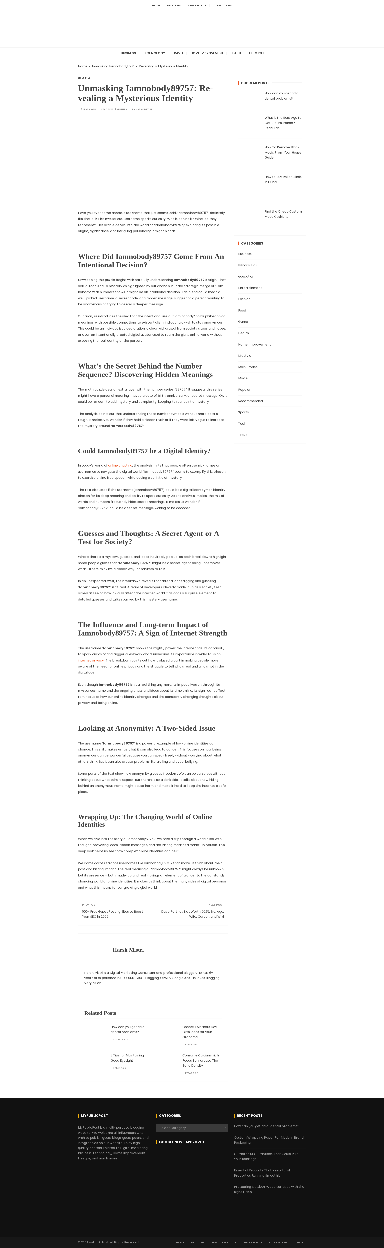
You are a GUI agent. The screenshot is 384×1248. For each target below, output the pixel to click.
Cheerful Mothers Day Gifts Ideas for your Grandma (199, 1032)
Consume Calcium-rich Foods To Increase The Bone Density (200, 1060)
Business (128, 53)
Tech (242, 423)
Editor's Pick (247, 265)
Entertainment (250, 288)
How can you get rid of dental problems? (266, 1126)
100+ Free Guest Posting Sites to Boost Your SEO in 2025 (112, 914)
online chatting (120, 465)
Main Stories (248, 367)
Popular (244, 389)
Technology (154, 53)
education (246, 276)
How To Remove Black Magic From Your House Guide (283, 152)
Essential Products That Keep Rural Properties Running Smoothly (262, 1173)
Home (156, 5)
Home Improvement (207, 53)
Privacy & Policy (223, 1242)
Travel (178, 53)
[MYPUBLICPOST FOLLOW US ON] (192, 1156)
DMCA (298, 1242)
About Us (174, 5)
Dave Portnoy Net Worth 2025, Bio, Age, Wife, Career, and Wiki (192, 914)
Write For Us (197, 5)
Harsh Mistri (144, 109)
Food (242, 310)
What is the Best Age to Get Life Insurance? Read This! (283, 122)
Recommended (250, 401)
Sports (243, 412)
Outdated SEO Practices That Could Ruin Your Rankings (266, 1156)
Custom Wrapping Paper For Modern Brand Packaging (269, 1140)
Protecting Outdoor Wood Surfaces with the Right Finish (269, 1189)
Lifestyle (256, 53)
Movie (243, 378)
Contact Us (222, 5)
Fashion (244, 299)
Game (243, 321)
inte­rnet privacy (91, 660)
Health (236, 53)
